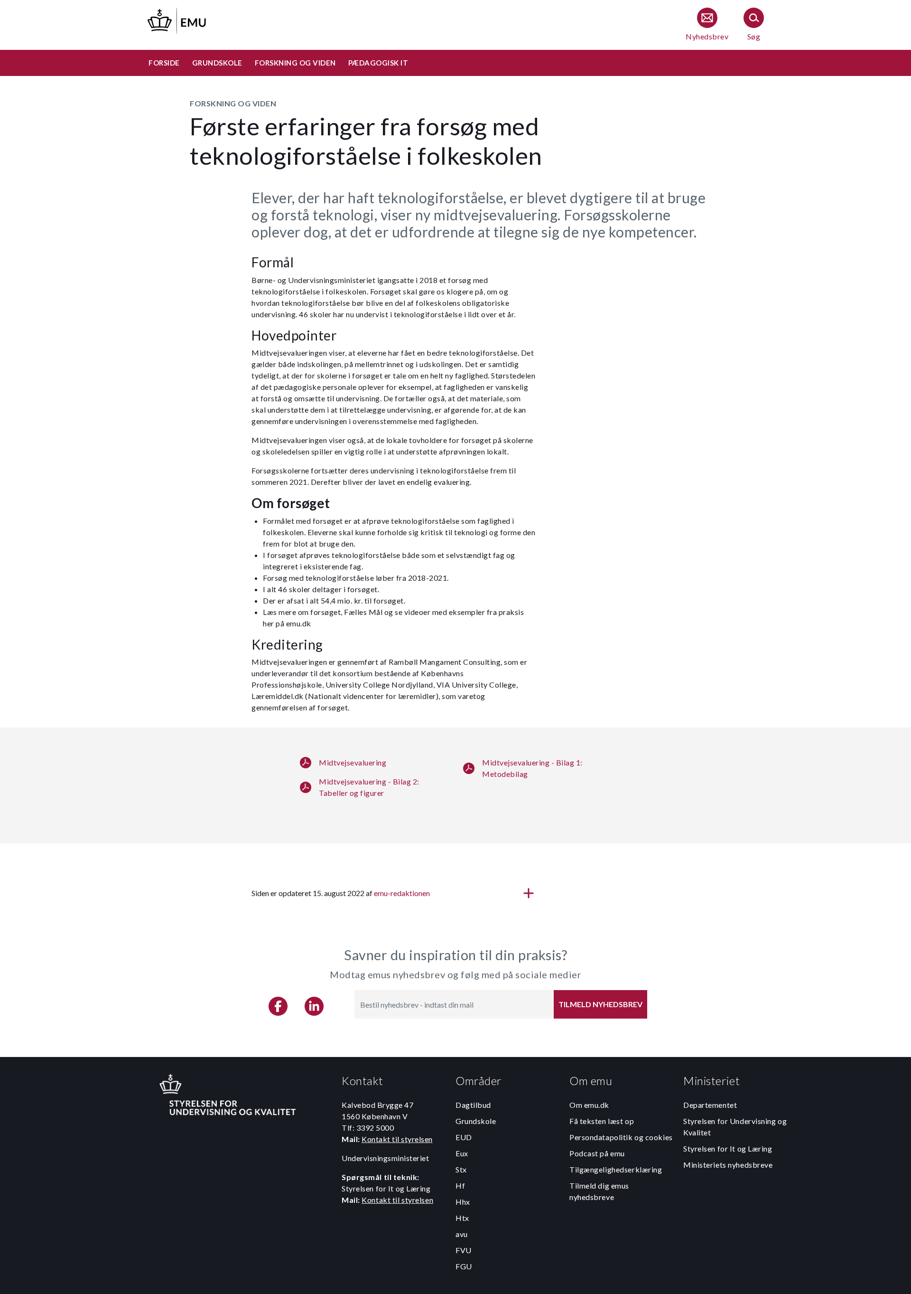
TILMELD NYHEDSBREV (600, 1004)
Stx (461, 1169)
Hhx (463, 1201)
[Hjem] (177, 19)
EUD (464, 1137)
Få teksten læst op (601, 1120)
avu (462, 1233)
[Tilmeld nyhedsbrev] (707, 25)
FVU (464, 1250)
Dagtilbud (473, 1104)
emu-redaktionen (402, 892)
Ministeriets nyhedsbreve (727, 1164)
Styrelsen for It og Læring (727, 1148)
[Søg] (754, 25)
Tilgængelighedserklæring (615, 1169)
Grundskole (476, 1120)
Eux (462, 1153)
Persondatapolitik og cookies (621, 1137)
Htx (462, 1217)
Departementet (710, 1104)
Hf (460, 1185)
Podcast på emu (597, 1153)
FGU (464, 1266)
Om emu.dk (589, 1104)
